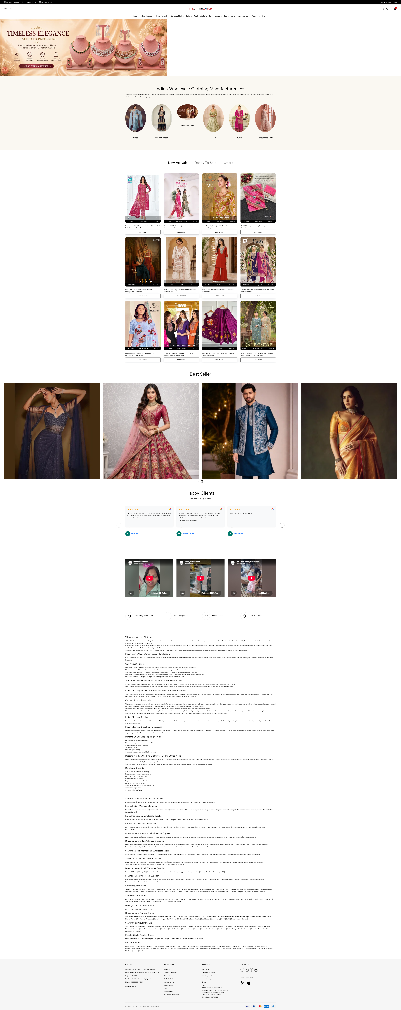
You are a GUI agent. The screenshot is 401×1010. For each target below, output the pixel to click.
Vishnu (263, 949)
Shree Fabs (143, 929)
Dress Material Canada (163, 837)
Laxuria (228, 949)
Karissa (142, 892)
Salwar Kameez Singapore (199, 854)
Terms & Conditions (170, 973)
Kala (203, 917)
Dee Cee (190, 889)
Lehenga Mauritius (193, 872)
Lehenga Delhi (157, 879)
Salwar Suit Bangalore (240, 862)
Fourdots (266, 929)
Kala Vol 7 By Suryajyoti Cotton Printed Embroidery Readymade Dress (216, 227)
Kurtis (188, 16)
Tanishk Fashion (187, 929)
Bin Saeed (180, 919)
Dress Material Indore (182, 845)
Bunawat (200, 899)
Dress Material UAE (249, 837)
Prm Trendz (141, 919)
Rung (227, 892)
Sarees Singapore (174, 802)
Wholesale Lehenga (131, 677)
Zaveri (138, 931)
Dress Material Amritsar (171, 847)
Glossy (217, 919)
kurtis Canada (148, 820)
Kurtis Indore (162, 827)
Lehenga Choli (176, 16)
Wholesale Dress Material (133, 672)
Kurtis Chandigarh (225, 827)
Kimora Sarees (156, 901)
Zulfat (228, 919)
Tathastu (145, 909)
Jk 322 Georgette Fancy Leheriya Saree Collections (255, 227)
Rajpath (183, 899)
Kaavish (214, 929)
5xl (155, 218)
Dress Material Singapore (197, 837)
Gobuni (254, 899)
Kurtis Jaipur (191, 827)
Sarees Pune (174, 810)
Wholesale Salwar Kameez (134, 674)
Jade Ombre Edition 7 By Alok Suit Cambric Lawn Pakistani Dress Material (257, 354)
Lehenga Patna (190, 879)
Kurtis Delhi (153, 827)
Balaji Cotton (205, 919)
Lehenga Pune (179, 879)
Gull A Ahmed (171, 919)
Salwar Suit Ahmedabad (133, 864)
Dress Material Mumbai (133, 845)
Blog (203, 985)
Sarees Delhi (154, 810)
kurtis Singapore (171, 820)
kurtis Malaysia (130, 820)
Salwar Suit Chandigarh (256, 862)
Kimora (230, 927)
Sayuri (137, 927)
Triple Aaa (149, 919)
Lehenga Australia (165, 872)
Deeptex (243, 889)
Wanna (167, 892)
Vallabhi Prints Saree (265, 899)
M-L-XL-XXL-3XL (219, 281)
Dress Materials (162, 16)
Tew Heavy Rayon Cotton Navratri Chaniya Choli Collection (218, 354)
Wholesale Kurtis (131, 670)
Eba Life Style (129, 931)
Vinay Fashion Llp (250, 927)
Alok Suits (128, 917)
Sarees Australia (162, 802)
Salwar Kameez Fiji (149, 854)
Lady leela (211, 946)
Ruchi (174, 901)
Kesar (151, 909)
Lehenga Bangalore (226, 879)
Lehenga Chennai (156, 882)
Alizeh (184, 889)
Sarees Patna (184, 810)
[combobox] (7, 9)
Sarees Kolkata (268, 810)
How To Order (168, 985)
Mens (233, 16)
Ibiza (184, 927)
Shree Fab (128, 939)
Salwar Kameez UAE (253, 854)
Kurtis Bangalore (212, 827)
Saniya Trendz (205, 929)
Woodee (250, 889)
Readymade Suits (200, 16)
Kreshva (247, 949)
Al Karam (136, 929)
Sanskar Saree (170, 899)
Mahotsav (247, 899)
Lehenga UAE (219, 872)
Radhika (134, 889)
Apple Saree (129, 899)
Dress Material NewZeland (233, 837)
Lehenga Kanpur (213, 879)
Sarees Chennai (130, 812)
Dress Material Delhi (167, 845)
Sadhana (258, 917)
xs (133, 281)
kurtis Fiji (139, 820)
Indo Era (156, 892)
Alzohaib (254, 929)
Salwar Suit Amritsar (149, 864)
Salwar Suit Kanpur (226, 862)
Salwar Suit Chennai (177, 864)
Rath (189, 899)
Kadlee (269, 889)
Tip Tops (233, 892)
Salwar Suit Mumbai (131, 862)
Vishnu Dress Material (192, 919)
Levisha (208, 917)
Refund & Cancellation (171, 995)
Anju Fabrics (249, 892)
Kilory (209, 927)
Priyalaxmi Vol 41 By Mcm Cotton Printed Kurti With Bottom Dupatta (142, 227)
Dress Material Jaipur (227, 845)
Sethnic (217, 899)
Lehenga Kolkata (143, 882)
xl (135, 218)
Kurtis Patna (181, 827)
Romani (180, 917)
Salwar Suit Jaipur (212, 862)
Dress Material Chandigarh (134, 847)
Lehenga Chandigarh (241, 879)
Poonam (135, 892)
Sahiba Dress (177, 927)
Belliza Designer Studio (235, 929)
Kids (225, 16)
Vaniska (236, 889)
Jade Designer (198, 939)
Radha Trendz (187, 939)
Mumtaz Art (163, 917)
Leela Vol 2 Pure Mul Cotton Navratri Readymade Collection (139, 291)
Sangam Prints (150, 899)
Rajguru (240, 949)
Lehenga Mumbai (131, 879)
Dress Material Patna (212, 845)
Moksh (256, 889)
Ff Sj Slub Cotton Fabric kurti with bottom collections (217, 291)
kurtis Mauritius (183, 820)
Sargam (190, 927)
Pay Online (205, 969)
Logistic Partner (169, 982)
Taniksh (127, 889)
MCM (223, 919)
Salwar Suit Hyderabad (147, 862)
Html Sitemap (206, 979)
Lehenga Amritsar (131, 882)
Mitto (223, 892)
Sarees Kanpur (204, 810)
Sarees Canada (150, 802)
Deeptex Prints (152, 946)
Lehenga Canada (152, 872)
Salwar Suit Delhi (161, 862)
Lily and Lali (216, 892)
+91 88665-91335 (136, 982)
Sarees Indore (164, 810)
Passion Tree (220, 889)
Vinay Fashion (266, 917)
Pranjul (155, 917)
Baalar (252, 917)
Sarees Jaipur (194, 810)
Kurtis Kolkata (261, 827)
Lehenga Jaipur (202, 879)
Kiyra (136, 901)
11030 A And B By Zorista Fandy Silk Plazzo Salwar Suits (180, 291)
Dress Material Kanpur (243, 845)
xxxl (145, 218)
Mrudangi (149, 892)
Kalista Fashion (139, 899)
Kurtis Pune (172, 827)
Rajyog (194, 899)
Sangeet (217, 949)
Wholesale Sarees (131, 667)
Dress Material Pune (197, 845)
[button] (126, 70)
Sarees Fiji (140, 802)
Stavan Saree (209, 899)
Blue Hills (201, 892)
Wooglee (173, 892)
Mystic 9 (208, 892)
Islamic (217, 16)
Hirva (161, 892)
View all (241, 88)
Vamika (262, 892)
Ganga (246, 917)
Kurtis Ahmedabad (238, 827)
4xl (151, 218)
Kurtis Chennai (130, 829)
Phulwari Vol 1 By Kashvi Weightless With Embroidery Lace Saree (140, 354)
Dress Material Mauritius (215, 837)
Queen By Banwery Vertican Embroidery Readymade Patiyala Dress (179, 354)
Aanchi (234, 949)
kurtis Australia (159, 820)
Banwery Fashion (154, 929)
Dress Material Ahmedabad (153, 847)
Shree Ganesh (235, 919)
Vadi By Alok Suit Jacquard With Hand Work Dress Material (257, 291)
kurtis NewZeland (195, 820)
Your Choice (129, 927)
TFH (241, 899)
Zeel (132, 909)
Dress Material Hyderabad (150, 845)
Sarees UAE (211, 802)
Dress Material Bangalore (260, 845)
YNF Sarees (129, 901)
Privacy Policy (168, 976)
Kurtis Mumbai (130, 827)
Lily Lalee (263, 889)
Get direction (129, 986)
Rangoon (164, 889)
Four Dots (172, 929)
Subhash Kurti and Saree (146, 889)
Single (264, 16)
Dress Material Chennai (204, 847)
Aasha (173, 939)
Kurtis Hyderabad (142, 827)
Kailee (158, 889)
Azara (214, 917)
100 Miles (128, 892)
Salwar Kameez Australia (181, 854)
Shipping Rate (168, 991)
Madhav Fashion (130, 919)
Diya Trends (176, 889)
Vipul (179, 901)
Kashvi (169, 901)
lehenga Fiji (142, 872)
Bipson (191, 917)
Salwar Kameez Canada (164, 854)
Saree (135, 16)
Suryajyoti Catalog (164, 946)
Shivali (256, 892)
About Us (167, 969)
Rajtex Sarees (129, 946)
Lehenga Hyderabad (144, 879)
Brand (204, 982)
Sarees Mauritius (186, 802)
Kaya (231, 889)
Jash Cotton (172, 917)
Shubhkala (138, 909)
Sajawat (142, 927)
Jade (212, 919)
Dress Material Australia (180, 837)
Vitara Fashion (209, 889)
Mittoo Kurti (204, 949)
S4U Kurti (149, 949)
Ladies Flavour (199, 889)
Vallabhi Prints (256, 949)
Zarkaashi (142, 901)
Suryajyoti (148, 917)
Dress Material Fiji (148, 837)
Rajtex (178, 899)
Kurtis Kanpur (200, 827)
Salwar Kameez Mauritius (217, 854)
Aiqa (204, 927)
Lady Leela (193, 892)
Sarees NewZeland (200, 802)
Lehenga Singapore (179, 872)
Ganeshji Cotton (222, 917)
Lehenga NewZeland (207, 872)
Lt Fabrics (224, 899)
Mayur (142, 917)
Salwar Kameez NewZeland (237, 854)
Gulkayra (158, 927)
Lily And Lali (220, 946)
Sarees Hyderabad (143, 810)
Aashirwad (150, 927)
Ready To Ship (205, 163)
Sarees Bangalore (216, 810)
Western (255, 16)
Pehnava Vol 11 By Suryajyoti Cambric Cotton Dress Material (180, 227)
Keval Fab (136, 939)
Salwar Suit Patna (199, 862)
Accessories (243, 16)
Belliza (186, 917)
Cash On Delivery (169, 979)
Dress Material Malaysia (133, 837)
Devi (226, 889)
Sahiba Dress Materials (236, 917)
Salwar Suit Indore (174, 862)
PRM (169, 889)
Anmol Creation (234, 899)
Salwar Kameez (146, 16)
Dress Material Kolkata (188, 847)
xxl (139, 218)
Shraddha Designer (147, 939)
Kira (164, 901)
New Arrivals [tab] (177, 163)
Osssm (186, 892)
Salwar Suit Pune (187, 862)
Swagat (169, 927)
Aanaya (135, 951)
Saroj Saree (160, 899)
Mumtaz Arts (262, 927)
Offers (228, 163)
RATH (143, 949)
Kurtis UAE (205, 820)
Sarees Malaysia (130, 802)
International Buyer (208, 973)
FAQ (165, 988)
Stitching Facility (207, 976)
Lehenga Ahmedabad (256, 879)
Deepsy (163, 919)
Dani (195, 927)
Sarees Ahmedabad (243, 810)
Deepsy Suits (222, 927)
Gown (211, 16)
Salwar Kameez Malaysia (133, 854)
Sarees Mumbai (130, 810)
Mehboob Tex (239, 927)
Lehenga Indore (168, 879)
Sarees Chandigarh (229, 810)
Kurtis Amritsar (251, 827)
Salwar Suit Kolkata (163, 864)
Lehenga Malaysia (131, 872)
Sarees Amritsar (256, 810)
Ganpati (156, 919)
